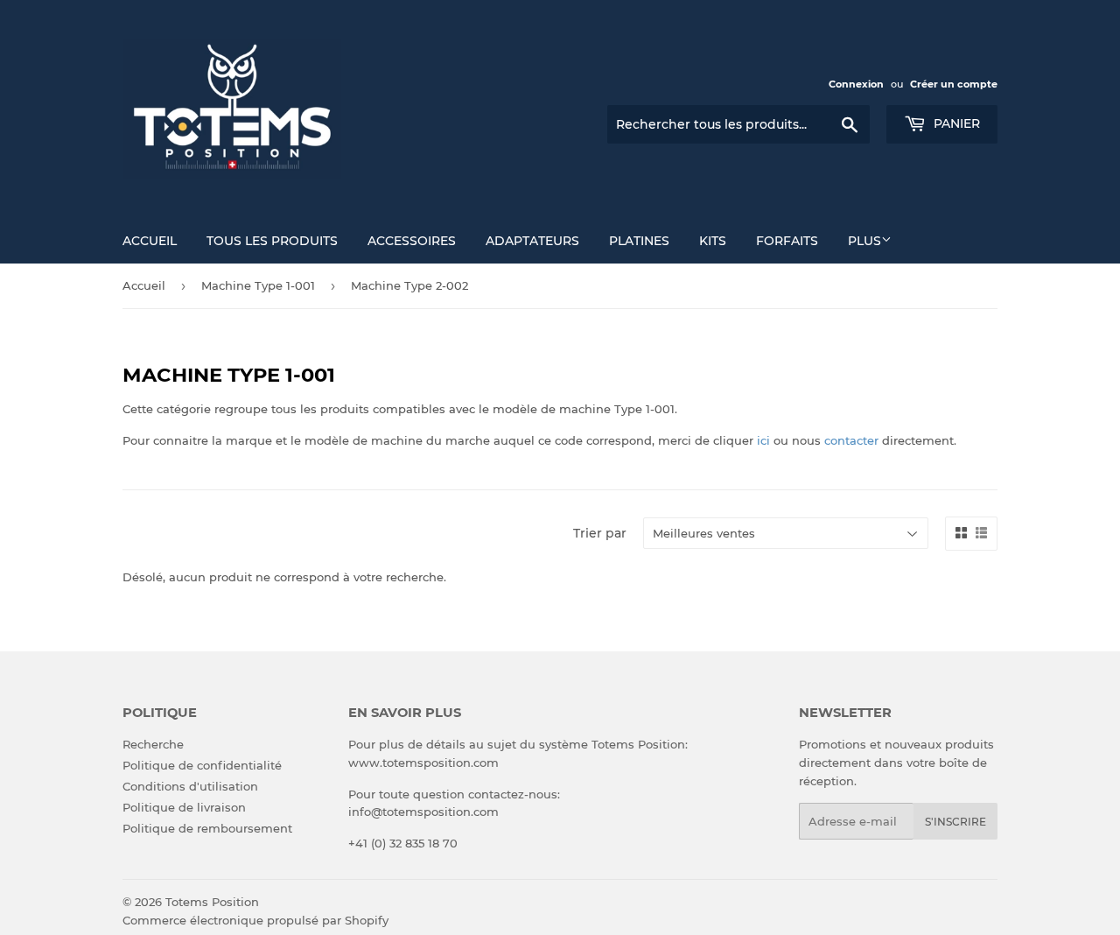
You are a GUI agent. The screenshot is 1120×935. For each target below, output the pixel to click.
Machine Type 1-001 (258, 285)
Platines (639, 241)
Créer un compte (954, 84)
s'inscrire (955, 821)
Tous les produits (272, 241)
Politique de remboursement (207, 828)
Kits (712, 241)
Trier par (599, 533)
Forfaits (787, 241)
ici (763, 440)
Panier (955, 123)
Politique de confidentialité (202, 765)
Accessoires (412, 241)
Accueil (149, 241)
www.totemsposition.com (423, 763)
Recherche (153, 744)
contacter (851, 440)
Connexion (856, 84)
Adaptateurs (532, 241)
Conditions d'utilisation (190, 786)
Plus (864, 241)
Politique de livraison (184, 807)
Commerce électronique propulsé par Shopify (255, 920)
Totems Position (212, 902)
